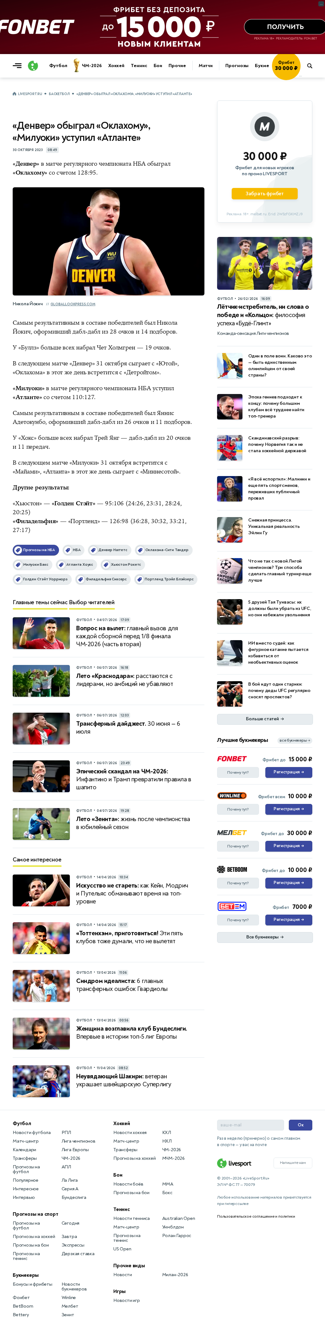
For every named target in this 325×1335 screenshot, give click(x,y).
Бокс (167, 1193)
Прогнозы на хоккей (34, 1237)
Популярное (25, 1180)
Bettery (21, 1315)
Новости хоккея (130, 1133)
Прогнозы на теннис (26, 1256)
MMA (167, 1184)
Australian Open (178, 1218)
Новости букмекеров (74, 1286)
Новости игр (126, 1300)
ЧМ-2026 (92, 66)
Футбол (58, 66)
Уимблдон (173, 1227)
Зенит (68, 1315)
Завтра (69, 1237)
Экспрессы (73, 1245)
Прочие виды (129, 1265)
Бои (158, 66)
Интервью (24, 1197)
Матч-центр (26, 1141)
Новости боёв (128, 1184)
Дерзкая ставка (78, 1254)
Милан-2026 (175, 1275)
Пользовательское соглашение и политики (256, 1216)
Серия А (70, 1189)
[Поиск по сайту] (313, 66)
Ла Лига (70, 1180)
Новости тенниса (131, 1218)
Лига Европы (75, 1150)
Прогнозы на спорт (35, 1214)
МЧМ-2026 (173, 1158)
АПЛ (66, 1167)
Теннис (139, 66)
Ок (301, 1125)
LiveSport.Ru (30, 94)
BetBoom (23, 1306)
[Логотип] (33, 66)
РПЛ (66, 1133)
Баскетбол (59, 94)
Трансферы (25, 1158)
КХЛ (166, 1133)
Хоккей (116, 66)
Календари (24, 1150)
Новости (122, 1275)
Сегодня (71, 1223)
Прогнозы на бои (31, 1245)
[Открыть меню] (19, 66)
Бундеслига (74, 1197)
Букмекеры (268, 66)
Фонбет (21, 1298)
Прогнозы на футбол (26, 1169)
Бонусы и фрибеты (32, 1284)
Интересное (26, 1189)
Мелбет (70, 1306)
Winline (69, 1298)
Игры (119, 1291)
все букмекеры (295, 740)
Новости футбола (32, 1133)
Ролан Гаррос (176, 1236)
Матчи (206, 66)
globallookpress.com (72, 304)
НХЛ (167, 1141)
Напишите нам (293, 1162)
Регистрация (289, 772)
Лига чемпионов (79, 1141)
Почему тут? (238, 772)
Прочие (177, 66)
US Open (122, 1249)
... (300, 75)
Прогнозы (237, 66)
